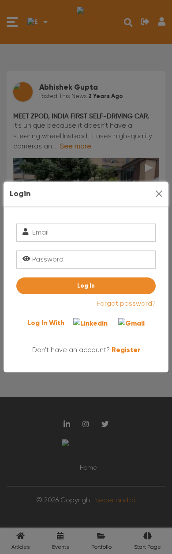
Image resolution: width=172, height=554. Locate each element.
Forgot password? (126, 303)
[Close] (159, 193)
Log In (86, 285)
